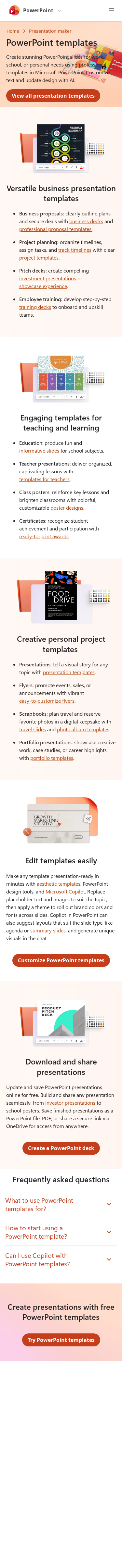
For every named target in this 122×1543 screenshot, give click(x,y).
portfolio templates (51, 757)
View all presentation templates (53, 95)
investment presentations (47, 278)
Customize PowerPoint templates (61, 960)
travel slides (32, 729)
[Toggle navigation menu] (111, 10)
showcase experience (43, 286)
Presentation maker (50, 31)
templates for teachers (44, 479)
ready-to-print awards (44, 536)
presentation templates (69, 672)
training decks (35, 306)
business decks (86, 221)
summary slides (48, 930)
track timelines (74, 249)
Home (13, 31)
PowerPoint (38, 10)
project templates (39, 257)
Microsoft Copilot (65, 891)
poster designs (66, 507)
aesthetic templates (58, 883)
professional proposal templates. (55, 228)
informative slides (39, 450)
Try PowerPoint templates (61, 1339)
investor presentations (70, 1102)
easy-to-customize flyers (47, 700)
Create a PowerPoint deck (61, 1148)
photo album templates (83, 729)
